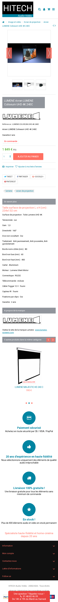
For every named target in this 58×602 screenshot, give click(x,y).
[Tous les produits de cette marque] (21, 116)
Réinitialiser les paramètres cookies (33, 591)
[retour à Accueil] (3, 22)
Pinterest (11, 182)
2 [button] (29, 403)
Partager (23, 177)
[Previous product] (53, 25)
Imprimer (9, 166)
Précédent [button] (9, 53)
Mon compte (8, 553)
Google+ (39, 177)
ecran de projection (25, 191)
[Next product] (55, 25)
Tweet (9, 177)
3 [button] (31, 403)
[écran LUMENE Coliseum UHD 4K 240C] (17, 85)
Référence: (7, 124)
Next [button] (53, 340)
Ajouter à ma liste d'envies (30, 166)
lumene (9, 191)
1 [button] (26, 403)
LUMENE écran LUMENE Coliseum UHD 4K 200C (29, 387)
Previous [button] (48, 340)
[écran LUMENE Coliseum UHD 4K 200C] (29, 366)
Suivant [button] (49, 53)
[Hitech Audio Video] (19, 9)
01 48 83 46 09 (30, 596)
